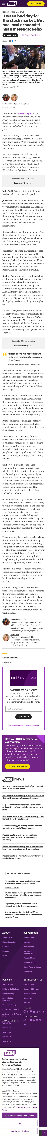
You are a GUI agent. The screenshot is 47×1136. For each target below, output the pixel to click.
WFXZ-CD (6, 1032)
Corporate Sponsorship (29, 952)
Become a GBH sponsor (23, 183)
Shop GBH (28, 972)
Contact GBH (29, 984)
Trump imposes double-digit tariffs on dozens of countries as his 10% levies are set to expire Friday (23, 914)
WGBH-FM (6, 1037)
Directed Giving (30, 958)
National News (17, 12)
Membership (29, 947)
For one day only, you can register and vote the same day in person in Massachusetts (22, 826)
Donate (37, 3)
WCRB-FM (6, 1041)
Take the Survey (16, 766)
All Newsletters (15, 726)
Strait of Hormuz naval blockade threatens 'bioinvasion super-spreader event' (23, 882)
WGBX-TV (6, 1028)
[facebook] (40, 1011)
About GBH (7, 937)
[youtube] (31, 1011)
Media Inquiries (30, 994)
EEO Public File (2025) (11, 1009)
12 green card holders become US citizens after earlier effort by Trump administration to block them (22, 807)
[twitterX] (25, 619)
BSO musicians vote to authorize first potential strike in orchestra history (22, 787)
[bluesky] (34, 1011)
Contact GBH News (31, 989)
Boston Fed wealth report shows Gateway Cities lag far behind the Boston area (23, 817)
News (5, 12)
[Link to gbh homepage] (12, 3)
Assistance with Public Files (11, 1015)
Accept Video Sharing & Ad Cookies (20, 1115)
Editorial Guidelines (10, 989)
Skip (20, 1123)
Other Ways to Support (33, 967)
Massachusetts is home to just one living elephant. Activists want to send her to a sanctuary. (19, 837)
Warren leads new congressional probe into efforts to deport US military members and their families (23, 895)
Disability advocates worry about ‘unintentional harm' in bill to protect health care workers (22, 847)
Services (5, 947)
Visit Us (27, 1003)
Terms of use (7, 984)
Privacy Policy (32, 726)
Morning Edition (12, 888)
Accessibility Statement (7, 999)
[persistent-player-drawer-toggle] (44, 1133)
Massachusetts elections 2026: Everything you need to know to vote (22, 857)
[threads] (37, 1011)
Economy (6, 663)
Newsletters (28, 998)
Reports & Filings (9, 1005)
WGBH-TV (6, 1023)
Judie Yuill (24, 104)
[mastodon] (37, 1020)
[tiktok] (28, 1011)
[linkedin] (43, 1011)
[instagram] (25, 1011)
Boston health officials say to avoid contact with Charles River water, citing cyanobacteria (23, 796)
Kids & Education (9, 942)
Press (4, 956)
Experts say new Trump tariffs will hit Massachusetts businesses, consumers (21, 904)
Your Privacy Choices (20, 1131)
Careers (5, 951)
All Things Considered (31, 35)
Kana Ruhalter (11, 104)
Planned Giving (30, 962)
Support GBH (29, 937)
